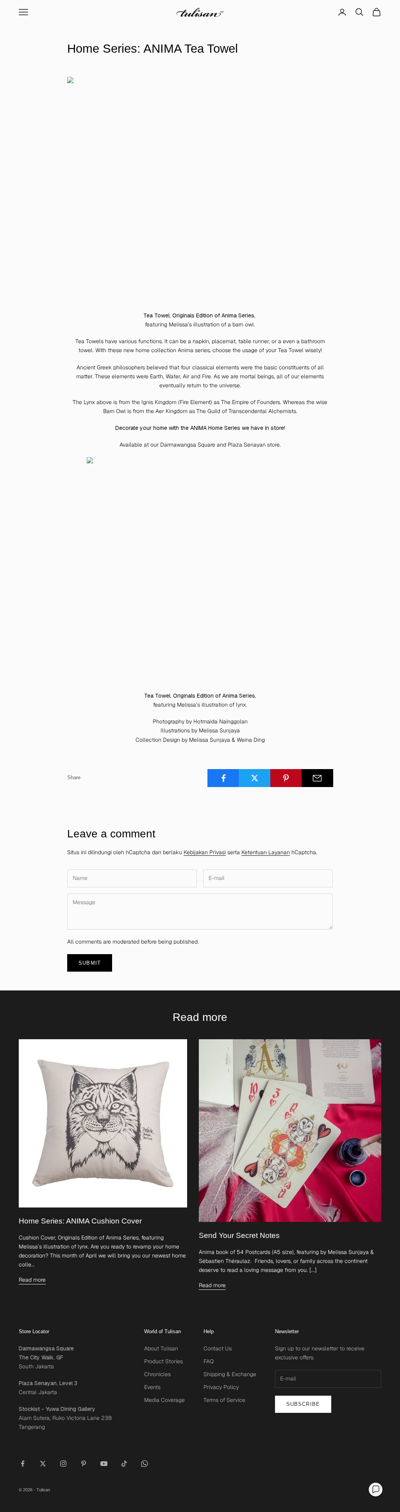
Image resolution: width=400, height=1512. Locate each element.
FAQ (209, 1361)
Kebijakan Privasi (205, 852)
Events (152, 1387)
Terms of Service (224, 1399)
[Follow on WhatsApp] (144, 1463)
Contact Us (218, 1348)
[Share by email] (317, 778)
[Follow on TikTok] (124, 1463)
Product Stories (163, 1361)
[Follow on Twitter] (43, 1463)
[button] (375, 1489)
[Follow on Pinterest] (84, 1463)
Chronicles (157, 1374)
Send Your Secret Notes (239, 1235)
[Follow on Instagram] (63, 1463)
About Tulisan (161, 1348)
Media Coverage (164, 1399)
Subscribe (303, 1404)
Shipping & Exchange (230, 1374)
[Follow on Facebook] (23, 1463)
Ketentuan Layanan (265, 852)
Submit (90, 963)
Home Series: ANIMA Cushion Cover (80, 1221)
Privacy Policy (221, 1387)
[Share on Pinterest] (286, 778)
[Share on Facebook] (223, 778)
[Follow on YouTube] (104, 1463)
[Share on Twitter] (254, 778)
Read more (32, 1279)
